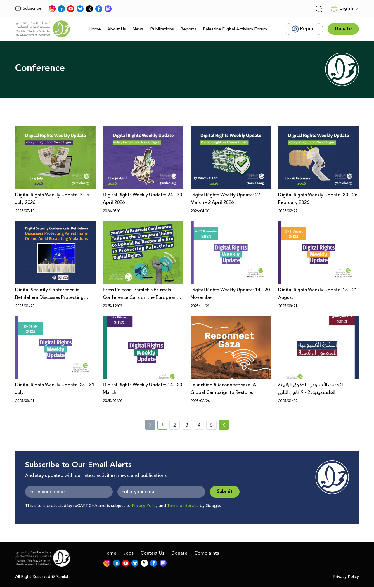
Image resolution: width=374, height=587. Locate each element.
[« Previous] (150, 425)
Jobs (128, 553)
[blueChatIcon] (80, 9)
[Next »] (224, 425)
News (138, 29)
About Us (116, 29)
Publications (162, 29)
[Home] (43, 29)
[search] (318, 8)
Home (95, 29)
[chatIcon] (108, 9)
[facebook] (98, 9)
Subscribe (32, 8)
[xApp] (89, 9)
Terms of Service (183, 506)
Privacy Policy (144, 506)
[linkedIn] (61, 9)
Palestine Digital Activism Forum (235, 29)
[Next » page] (224, 425)
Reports (188, 29)
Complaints (206, 553)
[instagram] (52, 9)
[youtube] (70, 9)
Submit (225, 491)
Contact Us (152, 553)
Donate (179, 553)
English (346, 8)
